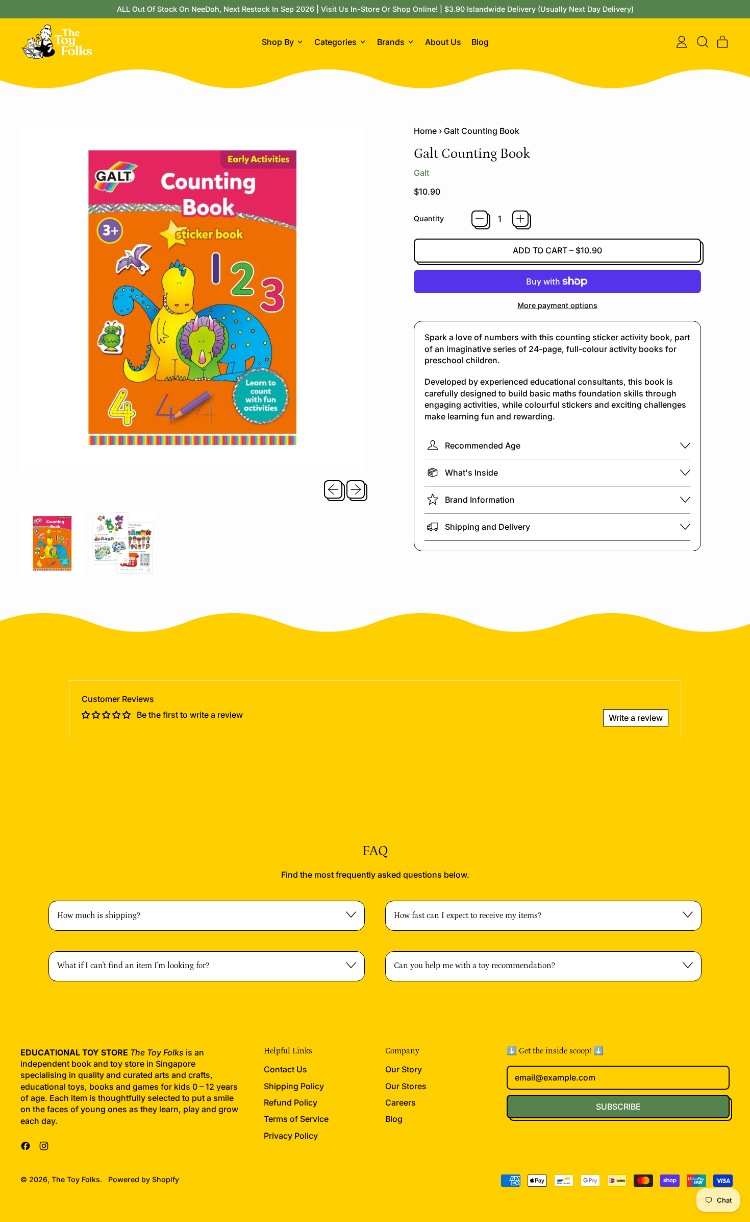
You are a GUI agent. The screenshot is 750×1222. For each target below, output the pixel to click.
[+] (520, 218)
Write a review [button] (636, 718)
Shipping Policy (294, 1086)
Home (425, 131)
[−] (479, 218)
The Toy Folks (76, 1179)
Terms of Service (296, 1119)
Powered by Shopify (143, 1179)
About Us (443, 42)
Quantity (429, 218)
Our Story (403, 1069)
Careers (400, 1102)
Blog (480, 42)
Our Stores (406, 1086)
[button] (702, 42)
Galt (421, 173)
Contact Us (285, 1069)
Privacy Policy (291, 1136)
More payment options (557, 305)
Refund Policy (290, 1102)
